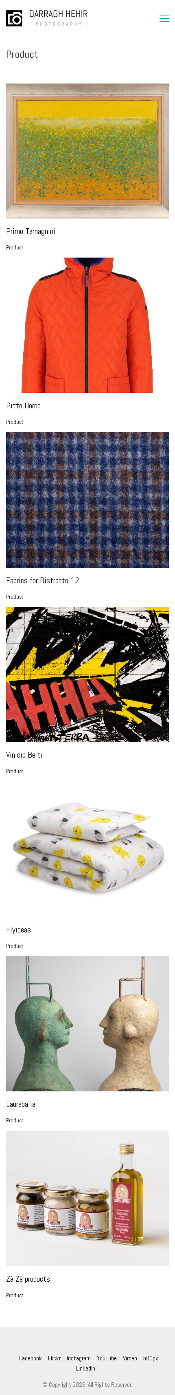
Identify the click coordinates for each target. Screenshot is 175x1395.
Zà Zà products (28, 1278)
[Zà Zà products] (87, 1198)
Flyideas (18, 929)
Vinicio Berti (24, 754)
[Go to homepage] (47, 18)
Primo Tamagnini (30, 231)
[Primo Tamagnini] (87, 150)
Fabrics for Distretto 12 (42, 580)
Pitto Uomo (23, 405)
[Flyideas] (87, 849)
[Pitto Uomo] (87, 325)
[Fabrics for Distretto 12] (87, 500)
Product (14, 247)
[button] (164, 18)
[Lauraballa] (87, 1023)
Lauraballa (20, 1104)
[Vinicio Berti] (87, 675)
